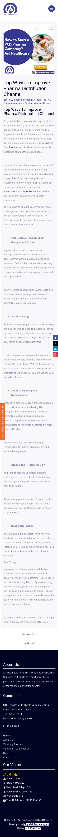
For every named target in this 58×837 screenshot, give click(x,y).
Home (6, 735)
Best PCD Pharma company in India (22, 99)
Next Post (29, 643)
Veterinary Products (13, 744)
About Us (8, 740)
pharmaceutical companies (18, 191)
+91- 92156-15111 (12, 714)
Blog (5, 753)
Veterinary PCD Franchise (16, 748)
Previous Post (29, 634)
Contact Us (9, 757)
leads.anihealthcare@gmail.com (19, 718)
